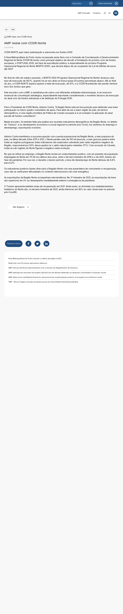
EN (109, 13)
